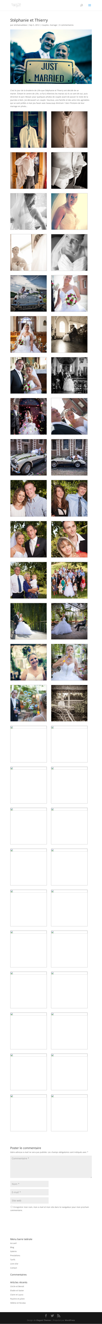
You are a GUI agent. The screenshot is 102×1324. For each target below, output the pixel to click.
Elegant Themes (43, 1320)
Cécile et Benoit (17, 1286)
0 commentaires (66, 25)
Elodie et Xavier (17, 1290)
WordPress (70, 1320)
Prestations (15, 1255)
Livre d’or (14, 1263)
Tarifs (12, 1259)
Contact (13, 1268)
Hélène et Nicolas (18, 1303)
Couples (45, 25)
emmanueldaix (20, 25)
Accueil (13, 1243)
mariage (53, 25)
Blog (12, 1247)
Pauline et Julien (17, 1298)
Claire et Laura (16, 1294)
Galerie (13, 1251)
